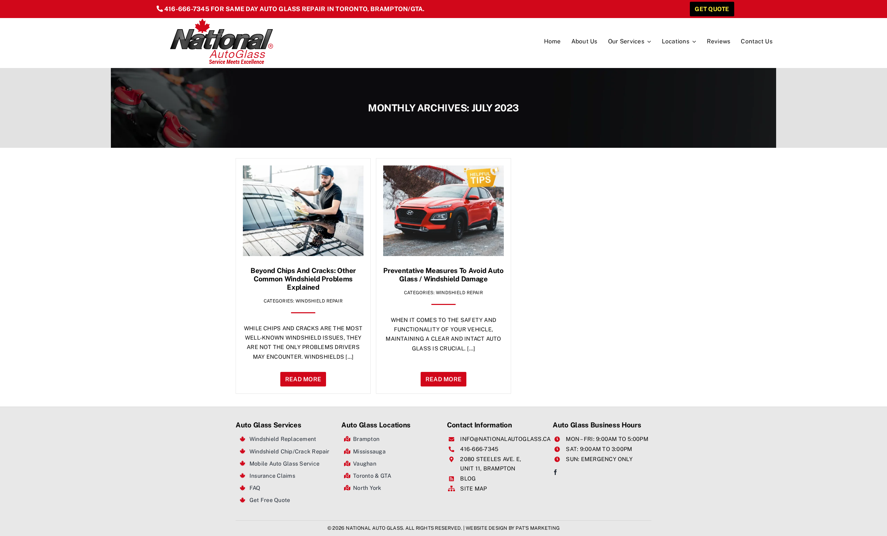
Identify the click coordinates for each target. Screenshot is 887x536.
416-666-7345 (186, 8)
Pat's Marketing (538, 528)
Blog (468, 478)
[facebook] (555, 472)
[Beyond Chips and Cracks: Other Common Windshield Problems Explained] (303, 170)
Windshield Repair (319, 301)
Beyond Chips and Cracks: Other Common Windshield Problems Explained (303, 278)
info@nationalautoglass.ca (505, 439)
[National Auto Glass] (222, 20)
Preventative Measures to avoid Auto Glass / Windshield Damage (443, 274)
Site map (473, 488)
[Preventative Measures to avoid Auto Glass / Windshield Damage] (443, 170)
